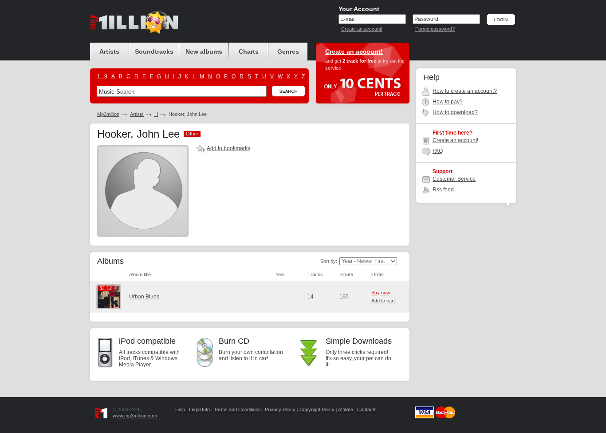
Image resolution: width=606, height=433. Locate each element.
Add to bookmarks (228, 148)
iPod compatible (147, 341)
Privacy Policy (280, 409)
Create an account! (361, 29)
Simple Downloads (359, 341)
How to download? (455, 112)
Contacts (367, 409)
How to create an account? (465, 91)
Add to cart (383, 300)
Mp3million (108, 114)
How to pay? (448, 102)
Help (180, 409)
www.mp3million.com (135, 415)
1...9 (102, 76)
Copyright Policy (316, 409)
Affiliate (345, 409)
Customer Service (454, 179)
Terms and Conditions (237, 409)
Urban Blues (144, 297)
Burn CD (234, 341)
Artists (137, 114)
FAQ (438, 151)
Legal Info (199, 409)
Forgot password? (435, 29)
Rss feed (443, 190)
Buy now (380, 292)
